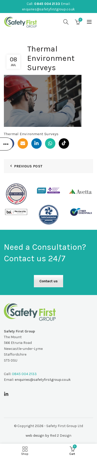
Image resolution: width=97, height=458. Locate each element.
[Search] (66, 22)
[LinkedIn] (36, 143)
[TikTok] (64, 143)
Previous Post (28, 166)
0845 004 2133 (47, 4)
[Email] (23, 143)
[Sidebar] (6, 144)
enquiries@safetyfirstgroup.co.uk (48, 9)
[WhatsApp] (50, 143)
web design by (37, 435)
